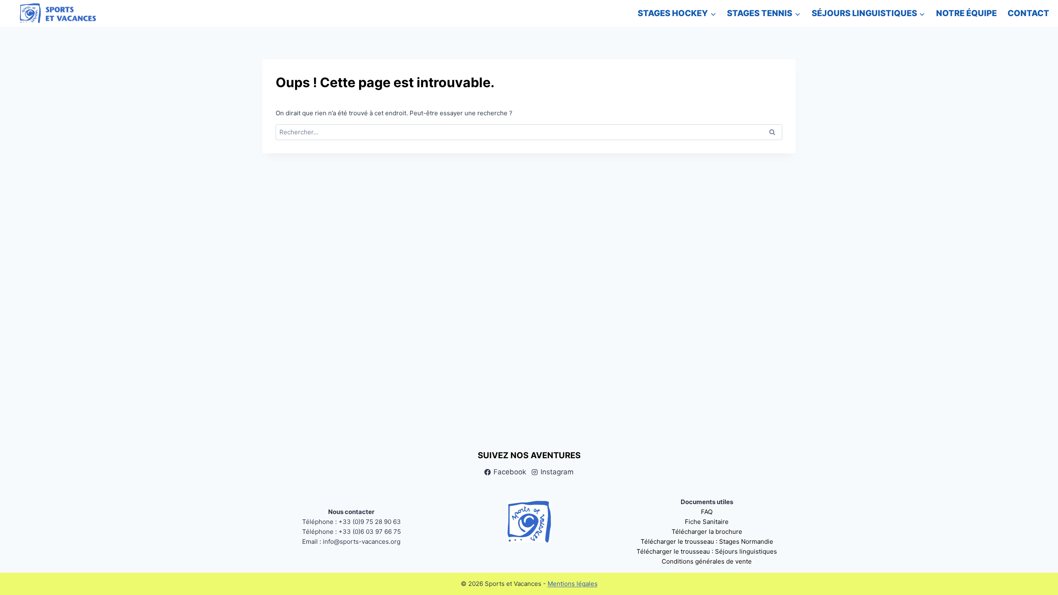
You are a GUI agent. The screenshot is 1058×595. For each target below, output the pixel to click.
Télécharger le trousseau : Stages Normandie (707, 541)
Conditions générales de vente (707, 561)
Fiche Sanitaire (707, 522)
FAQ (706, 512)
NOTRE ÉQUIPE (966, 13)
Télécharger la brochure (707, 532)
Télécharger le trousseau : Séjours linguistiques (706, 551)
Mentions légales (573, 584)
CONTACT (1028, 13)
